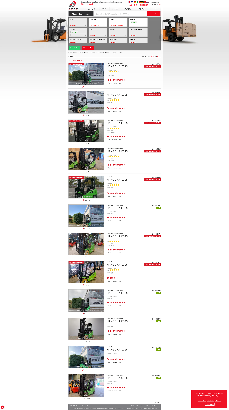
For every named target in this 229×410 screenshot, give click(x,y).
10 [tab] (93, 84)
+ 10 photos (87, 228)
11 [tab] (95, 84)
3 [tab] (80, 84)
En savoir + (202, 400)
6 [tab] (85, 84)
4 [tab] (88, 198)
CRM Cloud (85, 406)
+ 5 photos (87, 200)
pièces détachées (127, 9)
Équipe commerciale (107, 408)
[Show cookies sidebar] (2, 407)
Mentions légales (95, 408)
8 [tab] (91, 339)
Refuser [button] (217, 400)
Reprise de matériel (142, 9)
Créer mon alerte (88, 48)
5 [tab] (83, 84)
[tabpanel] (86, 74)
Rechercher (154, 14)
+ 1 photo (86, 115)
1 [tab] (76, 84)
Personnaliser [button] (210, 404)
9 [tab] (92, 226)
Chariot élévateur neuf (120, 408)
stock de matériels (91, 9)
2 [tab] (78, 84)
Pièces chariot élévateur (150, 408)
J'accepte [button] (210, 400)
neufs (104, 9)
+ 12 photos (87, 87)
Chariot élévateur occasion (134, 408)
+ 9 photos (87, 341)
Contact (155, 9)
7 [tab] (87, 84)
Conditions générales (83, 408)
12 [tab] (96, 84)
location (115, 9)
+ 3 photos (87, 256)
